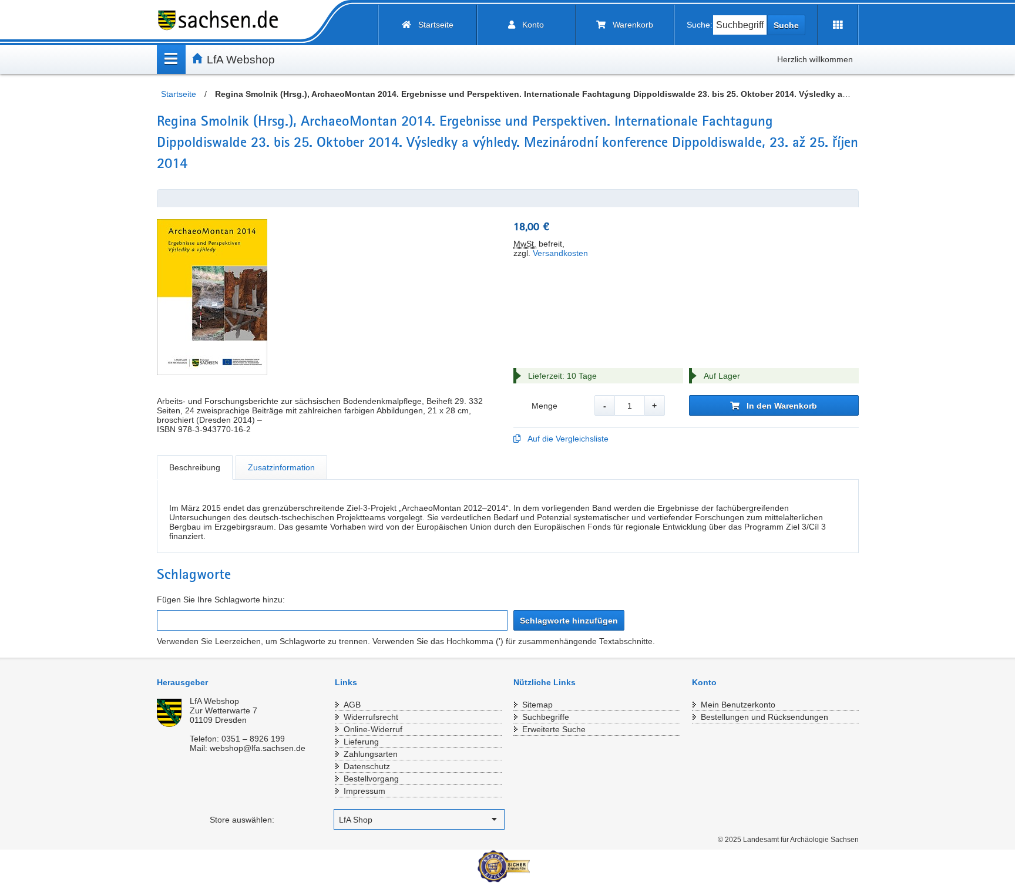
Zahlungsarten (371, 754)
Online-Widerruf (373, 729)
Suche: (699, 24)
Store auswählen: (242, 819)
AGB (352, 704)
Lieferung (361, 741)
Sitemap (537, 704)
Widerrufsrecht (371, 717)
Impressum (364, 791)
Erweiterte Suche (554, 729)
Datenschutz (367, 766)
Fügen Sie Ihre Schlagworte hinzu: (221, 599)
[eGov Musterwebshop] (222, 20)
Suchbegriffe (545, 717)
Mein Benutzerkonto (738, 704)
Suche (786, 25)
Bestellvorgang (371, 778)
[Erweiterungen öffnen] (838, 25)
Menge (544, 405)
